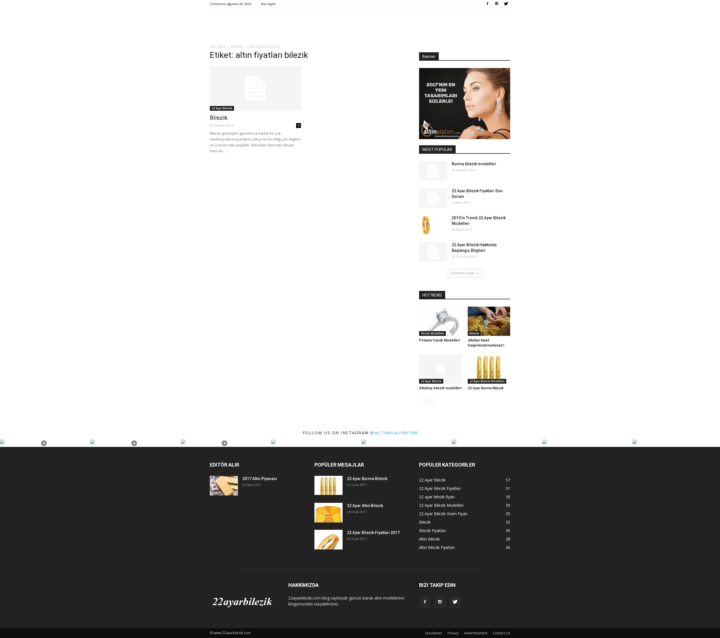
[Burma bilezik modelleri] (433, 171)
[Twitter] (506, 4)
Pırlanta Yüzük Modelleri (439, 340)
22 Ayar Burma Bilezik (486, 388)
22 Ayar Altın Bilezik (365, 505)
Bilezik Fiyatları (432, 530)
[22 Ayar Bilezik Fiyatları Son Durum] (433, 198)
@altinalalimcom (394, 432)
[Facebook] (487, 4)
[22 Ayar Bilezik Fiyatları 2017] (328, 539)
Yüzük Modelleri (432, 333)
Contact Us (501, 633)
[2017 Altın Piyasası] (224, 486)
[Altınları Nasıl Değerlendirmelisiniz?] (489, 321)
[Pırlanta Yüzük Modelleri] (440, 321)
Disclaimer (433, 633)
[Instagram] (496, 4)
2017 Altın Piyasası (259, 478)
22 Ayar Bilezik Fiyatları (440, 488)
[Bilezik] (255, 88)
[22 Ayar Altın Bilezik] (328, 512)
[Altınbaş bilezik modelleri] (440, 368)
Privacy (453, 633)
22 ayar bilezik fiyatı (436, 496)
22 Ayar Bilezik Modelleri (487, 381)
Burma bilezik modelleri (474, 164)
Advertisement (475, 633)
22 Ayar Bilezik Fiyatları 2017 (373, 532)
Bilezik (219, 117)
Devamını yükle (463, 273)
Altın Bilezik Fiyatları (437, 547)
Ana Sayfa (268, 4)
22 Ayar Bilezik (222, 108)
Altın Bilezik (429, 539)
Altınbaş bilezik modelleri (440, 388)
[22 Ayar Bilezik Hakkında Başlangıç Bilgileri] (433, 252)
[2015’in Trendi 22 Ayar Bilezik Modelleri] (426, 225)
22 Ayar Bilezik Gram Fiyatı (443, 513)
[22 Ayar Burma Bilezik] (489, 368)
